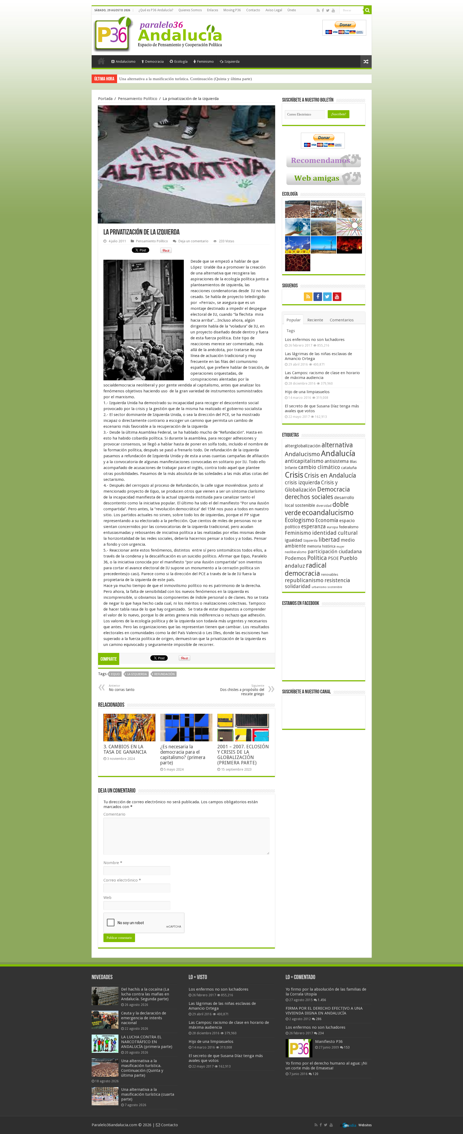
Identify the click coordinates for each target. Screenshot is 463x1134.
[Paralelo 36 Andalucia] (159, 33)
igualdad (293, 540)
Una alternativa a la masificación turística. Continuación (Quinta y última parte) (142, 1068)
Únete (291, 10)
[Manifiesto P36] (299, 1048)
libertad (329, 539)
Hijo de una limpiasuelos (307, 391)
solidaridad (298, 586)
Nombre (112, 862)
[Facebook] (322, 10)
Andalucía (338, 453)
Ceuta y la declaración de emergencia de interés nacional (143, 1018)
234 (321, 1033)
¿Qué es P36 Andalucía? (156, 10)
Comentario (114, 814)
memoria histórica (321, 546)
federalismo (349, 527)
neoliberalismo (296, 552)
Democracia (154, 62)
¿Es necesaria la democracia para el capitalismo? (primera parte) (182, 754)
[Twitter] (328, 10)
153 (347, 1047)
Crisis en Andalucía (330, 475)
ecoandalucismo (328, 512)
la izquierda (137, 674)
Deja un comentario (193, 241)
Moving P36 (232, 10)
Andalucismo (126, 62)
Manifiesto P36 (329, 1041)
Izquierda (232, 62)
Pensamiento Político (137, 98)
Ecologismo (299, 520)
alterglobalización (302, 445)
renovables (329, 574)
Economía (326, 520)
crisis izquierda (302, 482)
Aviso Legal (274, 10)
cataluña (349, 467)
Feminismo (205, 62)
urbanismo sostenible (327, 587)
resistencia (337, 580)
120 (315, 1074)
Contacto (253, 10)
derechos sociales (309, 497)
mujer (340, 546)
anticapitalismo (304, 461)
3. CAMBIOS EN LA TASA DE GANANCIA (125, 749)
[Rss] (318, 10)
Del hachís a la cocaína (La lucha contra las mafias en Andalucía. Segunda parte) (145, 994)
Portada (101, 60)
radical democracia (306, 569)
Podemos (295, 558)
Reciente (315, 320)
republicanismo (304, 580)
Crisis (294, 474)
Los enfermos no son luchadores (315, 339)
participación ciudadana (335, 551)
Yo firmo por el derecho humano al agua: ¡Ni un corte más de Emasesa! (326, 1065)
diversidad (323, 506)
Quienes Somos (190, 10)
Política (317, 557)
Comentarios (342, 320)
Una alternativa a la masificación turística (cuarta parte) (165, 79)
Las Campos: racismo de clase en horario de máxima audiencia (322, 375)
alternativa (337, 445)
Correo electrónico (122, 880)
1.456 (322, 1000)
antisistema (336, 461)
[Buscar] (368, 10)
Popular (293, 320)
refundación (164, 674)
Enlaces (212, 10)
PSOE (333, 558)
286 (319, 1019)
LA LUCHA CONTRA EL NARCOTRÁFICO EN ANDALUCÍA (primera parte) (146, 1042)
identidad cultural (335, 533)
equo (115, 674)
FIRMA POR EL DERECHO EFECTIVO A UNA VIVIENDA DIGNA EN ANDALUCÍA (324, 1011)
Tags (290, 330)
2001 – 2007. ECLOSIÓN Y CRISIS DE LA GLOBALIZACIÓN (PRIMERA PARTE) (243, 754)
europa (332, 527)
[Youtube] (333, 10)
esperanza (313, 526)
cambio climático (319, 467)
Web (107, 897)
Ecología (181, 62)
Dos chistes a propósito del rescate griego (242, 690)
